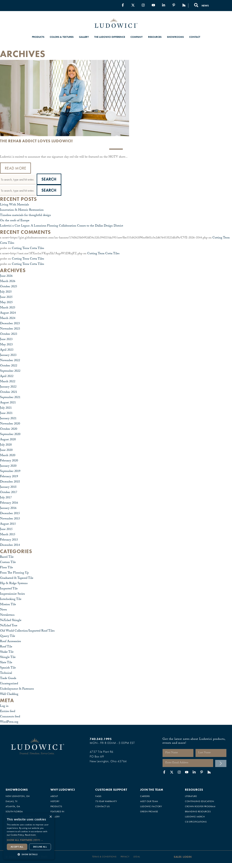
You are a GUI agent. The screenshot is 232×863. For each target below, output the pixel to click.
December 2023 (10, 323)
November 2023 (10, 329)
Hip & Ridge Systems (14, 583)
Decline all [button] (40, 846)
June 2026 (6, 276)
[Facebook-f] (122, 5)
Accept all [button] (17, 846)
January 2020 (8, 466)
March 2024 (7, 318)
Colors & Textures (62, 37)
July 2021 (6, 408)
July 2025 (6, 292)
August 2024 (8, 313)
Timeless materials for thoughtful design (25, 215)
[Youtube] (153, 5)
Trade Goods (8, 678)
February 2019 (9, 476)
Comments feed (10, 717)
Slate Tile (6, 662)
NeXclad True (8, 625)
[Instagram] (143, 5)
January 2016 (8, 508)
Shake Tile (7, 652)
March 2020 (7, 455)
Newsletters (7, 615)
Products (38, 37)
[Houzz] (184, 5)
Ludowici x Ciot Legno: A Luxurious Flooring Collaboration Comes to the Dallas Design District (61, 226)
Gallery (84, 37)
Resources (155, 37)
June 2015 (6, 529)
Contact (194, 37)
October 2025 (8, 286)
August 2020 (8, 439)
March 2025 (7, 308)
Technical (6, 673)
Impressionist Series (12, 594)
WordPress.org (9, 722)
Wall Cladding (9, 694)
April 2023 (6, 350)
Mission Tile (8, 604)
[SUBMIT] (220, 763)
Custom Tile (8, 562)
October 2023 (8, 334)
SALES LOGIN (183, 857)
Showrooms (175, 37)
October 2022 (8, 366)
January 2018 (8, 487)
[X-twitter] (133, 5)
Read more (30, 834)
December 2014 (10, 545)
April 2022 (6, 376)
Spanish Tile (8, 668)
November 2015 (10, 519)
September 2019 (10, 471)
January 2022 (8, 387)
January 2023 (8, 355)
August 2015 (8, 524)
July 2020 (6, 445)
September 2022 (10, 371)
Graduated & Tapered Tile (16, 578)
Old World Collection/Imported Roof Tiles (27, 631)
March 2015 (7, 534)
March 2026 (7, 281)
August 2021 (8, 403)
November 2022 (10, 360)
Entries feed (7, 711)
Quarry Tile (7, 636)
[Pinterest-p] (173, 5)
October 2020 (8, 429)
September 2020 (10, 434)
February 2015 (9, 540)
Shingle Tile (8, 657)
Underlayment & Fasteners (17, 689)
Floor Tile (6, 567)
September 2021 (10, 397)
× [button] (50, 817)
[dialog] (28, 836)
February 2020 (9, 461)
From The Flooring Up (14, 573)
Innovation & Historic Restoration (22, 210)
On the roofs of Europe (14, 220)
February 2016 (9, 503)
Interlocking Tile (10, 599)
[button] (29, 840)
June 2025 (6, 297)
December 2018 (10, 482)
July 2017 (6, 498)
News (3, 610)
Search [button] (49, 179)
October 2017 (8, 492)
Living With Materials (14, 205)
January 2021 (8, 418)
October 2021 (8, 392)
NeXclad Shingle (10, 620)
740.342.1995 (101, 739)
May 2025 (6, 302)
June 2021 (6, 413)
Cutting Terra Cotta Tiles (28, 248)
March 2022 (7, 381)
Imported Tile (9, 589)
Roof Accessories (10, 641)
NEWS (205, 5)
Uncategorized (9, 684)
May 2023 (6, 345)
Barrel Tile (7, 557)
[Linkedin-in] (163, 5)
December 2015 (10, 513)
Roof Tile (6, 647)
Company (136, 37)
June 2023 (6, 339)
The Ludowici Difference (109, 37)
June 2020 (6, 450)
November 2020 (10, 424)
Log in (4, 706)
